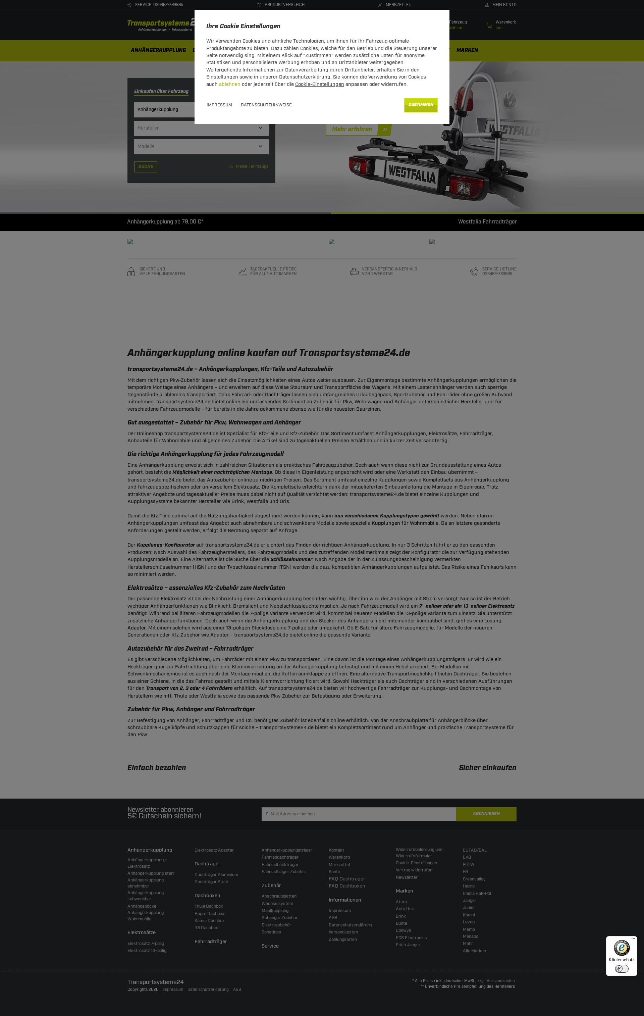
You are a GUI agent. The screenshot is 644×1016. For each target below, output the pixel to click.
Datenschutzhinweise (266, 105)
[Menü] (633, 940)
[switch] (622, 969)
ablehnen (229, 84)
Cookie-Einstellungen (319, 84)
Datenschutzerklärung (304, 77)
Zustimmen (421, 105)
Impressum (219, 105)
